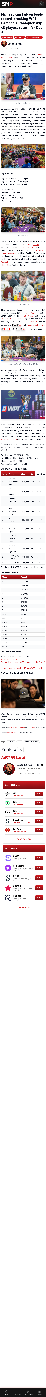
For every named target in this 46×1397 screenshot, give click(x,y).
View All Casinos (24, 907)
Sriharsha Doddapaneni (11, 318)
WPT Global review (17, 727)
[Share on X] (15, 749)
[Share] (21, 749)
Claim (39, 794)
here (34, 727)
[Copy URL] (3, 749)
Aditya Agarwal (31, 313)
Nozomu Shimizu (27, 247)
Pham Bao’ (5, 265)
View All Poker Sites (24, 839)
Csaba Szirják (15, 44)
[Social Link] (38, 765)
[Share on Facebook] (9, 749)
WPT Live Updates (9, 439)
